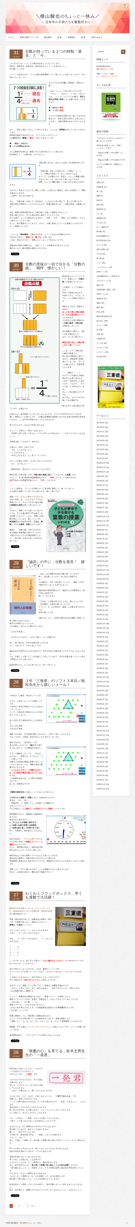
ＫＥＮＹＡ (101, 352)
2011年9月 (101, 744)
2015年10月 (101, 525)
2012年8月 (101, 695)
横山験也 (48, 37)
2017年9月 (101, 423)
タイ (98, 214)
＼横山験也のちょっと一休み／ (30, 1223)
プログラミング (103, 281)
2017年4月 (101, 445)
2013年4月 (101, 659)
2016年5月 (101, 494)
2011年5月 (101, 762)
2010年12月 (101, 784)
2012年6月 (101, 704)
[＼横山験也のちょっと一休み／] (67, 33)
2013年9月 (101, 637)
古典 (98, 334)
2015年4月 (101, 552)
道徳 (98, 182)
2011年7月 (101, 753)
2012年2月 (101, 722)
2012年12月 (101, 677)
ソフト (99, 263)
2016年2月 (101, 508)
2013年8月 (101, 641)
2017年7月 (101, 432)
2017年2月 (101, 454)
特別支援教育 (102, 236)
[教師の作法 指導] (111, 107)
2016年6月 (101, 490)
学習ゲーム (101, 294)
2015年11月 (101, 521)
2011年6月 (101, 758)
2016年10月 (101, 472)
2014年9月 (101, 583)
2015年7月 (101, 539)
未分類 (99, 357)
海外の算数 (101, 249)
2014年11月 (101, 574)
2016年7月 (101, 485)
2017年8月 (101, 427)
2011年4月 (101, 766)
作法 (98, 312)
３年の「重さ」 (23, 800)
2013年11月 (101, 628)
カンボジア (101, 348)
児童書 (99, 339)
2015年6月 (101, 543)
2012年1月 (101, 726)
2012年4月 (101, 713)
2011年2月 (101, 775)
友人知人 (100, 321)
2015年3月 (101, 557)
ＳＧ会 (99, 254)
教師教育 (100, 218)
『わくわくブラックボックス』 (39, 1027)
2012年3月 (101, 717)
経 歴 (59, 37)
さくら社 (100, 343)
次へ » (34, 1206)
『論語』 (42, 574)
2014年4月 (101, 606)
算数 (98, 303)
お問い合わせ (96, 37)
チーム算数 (101, 227)
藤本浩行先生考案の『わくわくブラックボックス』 (30, 908)
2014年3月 (101, 610)
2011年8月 (101, 749)
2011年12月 (101, 731)
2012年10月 (101, 686)
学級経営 (100, 187)
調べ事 (99, 258)
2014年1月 (101, 619)
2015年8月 (101, 534)
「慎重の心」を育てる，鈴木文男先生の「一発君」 (55, 1053)
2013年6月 (101, 650)
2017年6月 (101, 436)
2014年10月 (101, 579)
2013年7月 (101, 646)
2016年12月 (101, 463)
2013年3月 (101, 664)
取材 (98, 200)
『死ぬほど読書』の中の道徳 (108, 160)
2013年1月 (101, 673)
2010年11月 (101, 789)
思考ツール (101, 272)
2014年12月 (101, 570)
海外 (98, 205)
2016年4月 (101, 499)
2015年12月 (101, 516)
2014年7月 (101, 592)
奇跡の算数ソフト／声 (29, 37)
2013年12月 (101, 624)
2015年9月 (101, 530)
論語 (98, 285)
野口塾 (99, 232)
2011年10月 (101, 740)
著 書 (83, 37)
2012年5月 (101, 708)
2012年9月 (101, 691)
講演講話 (71, 37)
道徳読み (100, 298)
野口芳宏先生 (102, 240)
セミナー (100, 325)
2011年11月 (101, 735)
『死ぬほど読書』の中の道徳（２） (110, 153)
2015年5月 (101, 548)
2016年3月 (101, 503)
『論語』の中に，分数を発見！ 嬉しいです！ (55, 564)
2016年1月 (101, 512)
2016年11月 (101, 467)
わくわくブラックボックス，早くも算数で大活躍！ (53, 895)
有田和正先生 (15, 237)
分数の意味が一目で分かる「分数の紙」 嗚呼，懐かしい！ (55, 266)
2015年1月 (101, 566)
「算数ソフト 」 (40, 245)
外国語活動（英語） (104, 290)
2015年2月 (101, 561)
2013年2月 (101, 668)
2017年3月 (101, 449)
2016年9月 (101, 476)
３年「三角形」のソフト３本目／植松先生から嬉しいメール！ (55, 683)
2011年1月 (101, 780)
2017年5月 (101, 441)
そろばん (100, 223)
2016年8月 (101, 481)
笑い (98, 191)
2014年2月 (101, 615)
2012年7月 (101, 699)
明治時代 (100, 209)
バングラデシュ (103, 267)
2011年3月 (101, 771)
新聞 (98, 196)
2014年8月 (101, 588)
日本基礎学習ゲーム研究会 (107, 276)
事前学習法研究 (103, 316)
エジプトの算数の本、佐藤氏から (109, 164)
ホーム (11, 37)
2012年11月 (101, 682)
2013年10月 (101, 633)
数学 (98, 307)
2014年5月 (101, 601)
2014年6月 (101, 597)
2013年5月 (101, 655)
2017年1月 (101, 458)
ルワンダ (100, 245)
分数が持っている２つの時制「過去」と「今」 (53, 53)
